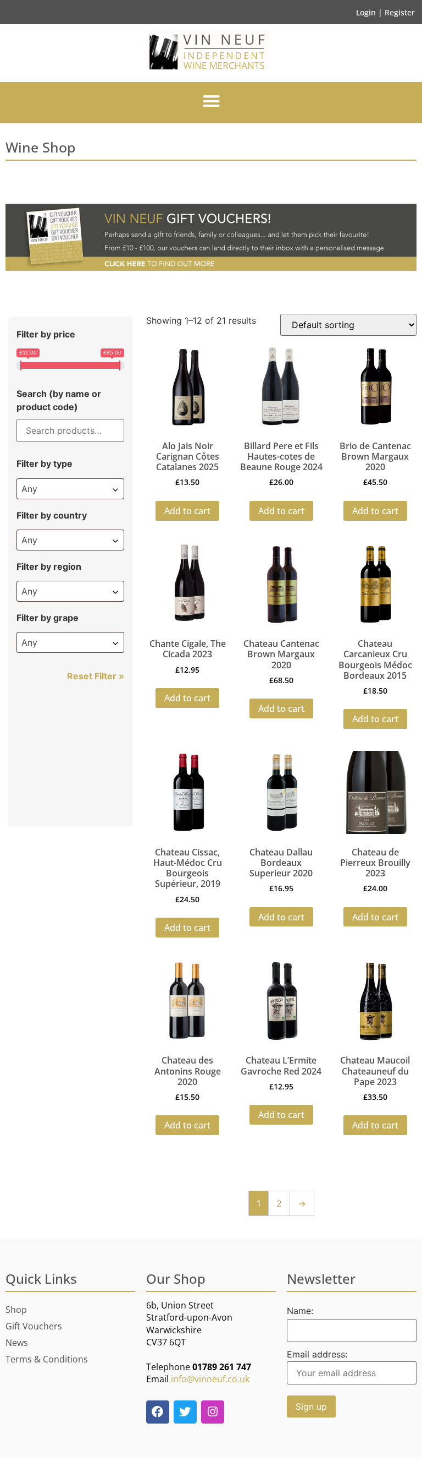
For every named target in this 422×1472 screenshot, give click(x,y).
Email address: (317, 1355)
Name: (300, 1310)
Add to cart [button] (187, 511)
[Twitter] (185, 1412)
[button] (211, 101)
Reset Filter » (95, 676)
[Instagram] (212, 1412)
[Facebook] (157, 1412)
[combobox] (70, 488)
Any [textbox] (29, 488)
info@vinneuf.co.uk (210, 1379)
